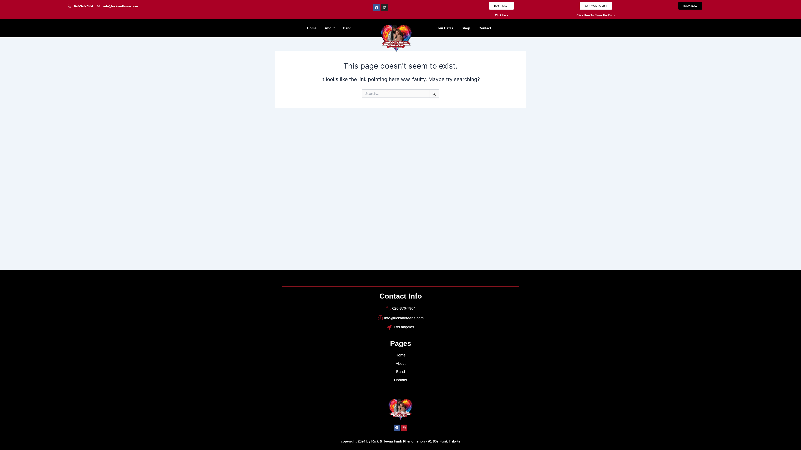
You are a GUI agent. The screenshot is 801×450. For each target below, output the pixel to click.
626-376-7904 (83, 6)
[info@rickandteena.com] (98, 6)
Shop (466, 28)
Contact (485, 28)
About (330, 28)
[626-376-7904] (69, 6)
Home (311, 28)
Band (347, 28)
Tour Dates (444, 28)
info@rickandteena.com (120, 6)
